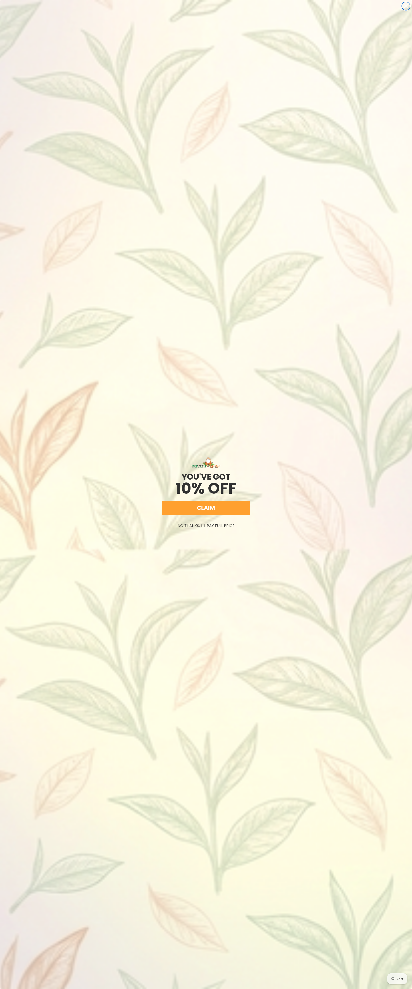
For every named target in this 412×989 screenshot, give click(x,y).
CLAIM (206, 508)
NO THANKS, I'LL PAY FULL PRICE (206, 525)
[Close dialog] (406, 6)
